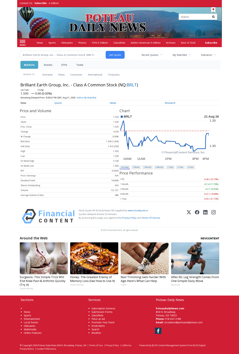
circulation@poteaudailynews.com (183, 322)
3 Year (180, 167)
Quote (58, 103)
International (95, 74)
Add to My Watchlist (86, 97)
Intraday (125, 167)
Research (170, 103)
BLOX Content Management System (169, 345)
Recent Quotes (150, 55)
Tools (79, 64)
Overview (47, 74)
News (61, 74)
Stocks (48, 64)
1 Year (170, 167)
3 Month (159, 167)
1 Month (147, 167)
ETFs (64, 64)
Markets (29, 64)
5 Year (191, 167)
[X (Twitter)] (188, 216)
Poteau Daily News (47, 345)
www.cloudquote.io (138, 210)
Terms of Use (96, 345)
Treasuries (114, 74)
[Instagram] (213, 216)
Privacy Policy (129, 217)
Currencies (76, 74)
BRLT (132, 85)
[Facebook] (197, 216)
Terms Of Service (151, 217)
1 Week (136, 167)
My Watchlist (180, 55)
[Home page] (119, 17)
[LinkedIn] (205, 216)
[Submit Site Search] (213, 17)
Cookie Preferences (46, 348)
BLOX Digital (199, 345)
